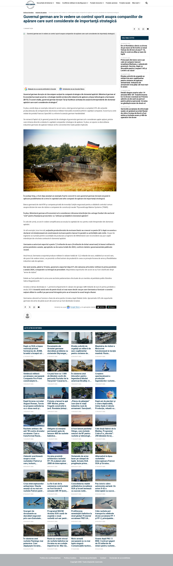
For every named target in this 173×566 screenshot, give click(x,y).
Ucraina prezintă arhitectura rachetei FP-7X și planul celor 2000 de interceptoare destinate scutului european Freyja (57, 460)
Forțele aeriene (111, 3)
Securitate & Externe (44, 3)
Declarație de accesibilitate (120, 558)
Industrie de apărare (41, 12)
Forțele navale (124, 3)
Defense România (28, 12)
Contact (103, 558)
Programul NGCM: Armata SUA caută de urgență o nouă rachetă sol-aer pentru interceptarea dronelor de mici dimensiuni (57, 514)
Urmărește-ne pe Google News (73, 89)
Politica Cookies (70, 558)
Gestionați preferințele (88, 558)
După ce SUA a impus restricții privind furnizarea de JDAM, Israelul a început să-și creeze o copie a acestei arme (33, 350)
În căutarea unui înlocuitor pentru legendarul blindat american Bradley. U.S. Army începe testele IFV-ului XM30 (81, 377)
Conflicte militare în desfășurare (74, 3)
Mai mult (135, 3)
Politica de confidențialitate (50, 558)
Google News (75, 307)
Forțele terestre (96, 3)
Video (58, 3)
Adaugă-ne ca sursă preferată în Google (42, 89)
